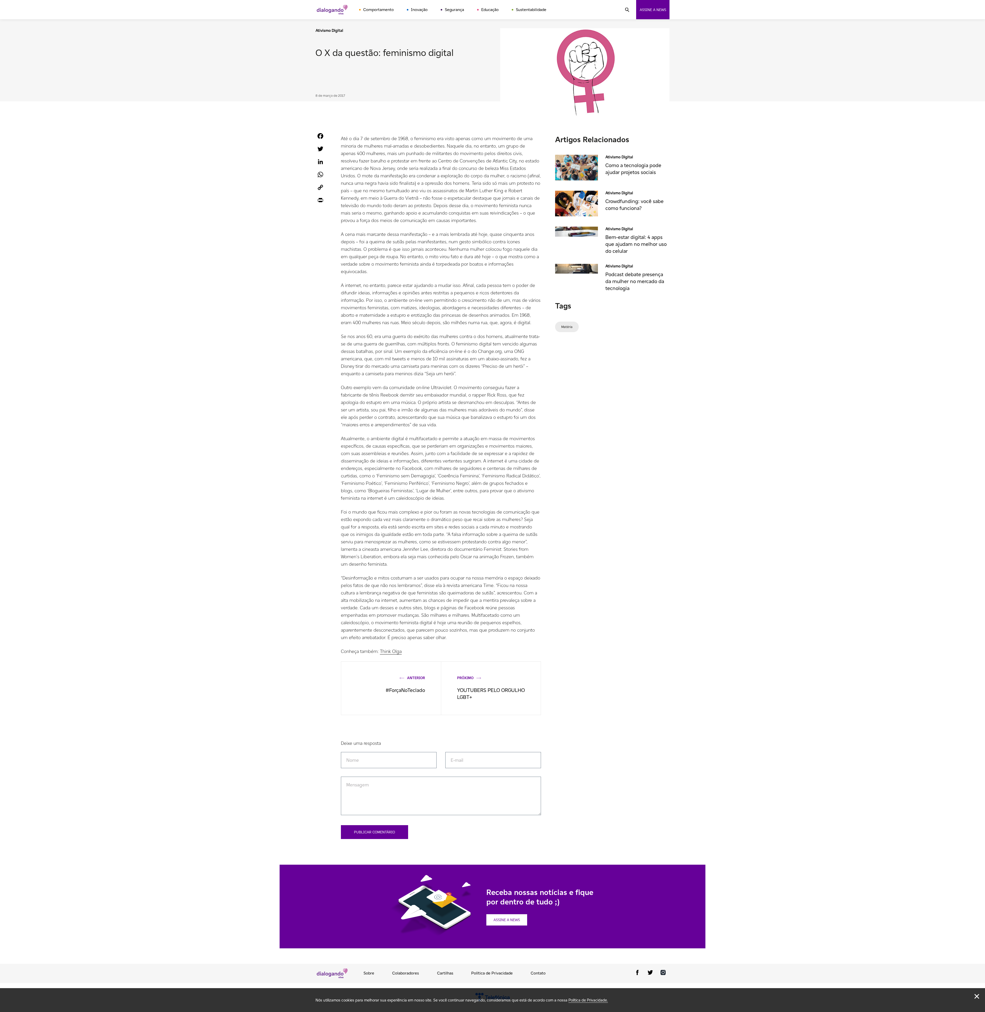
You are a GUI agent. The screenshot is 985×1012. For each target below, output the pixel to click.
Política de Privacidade (492, 973)
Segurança (454, 9)
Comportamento (378, 9)
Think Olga (391, 651)
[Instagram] (663, 973)
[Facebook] (637, 973)
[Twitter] (650, 973)
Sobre (368, 973)
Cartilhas (445, 973)
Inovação (419, 9)
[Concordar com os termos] (977, 996)
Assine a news (653, 9)
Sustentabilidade (531, 9)
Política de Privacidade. (588, 1000)
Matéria (567, 327)
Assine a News (507, 920)
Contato (538, 973)
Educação (490, 9)
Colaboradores (405, 973)
